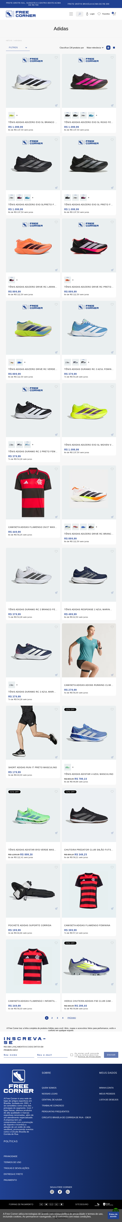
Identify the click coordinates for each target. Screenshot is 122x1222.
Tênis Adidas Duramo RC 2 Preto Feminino (35, 451)
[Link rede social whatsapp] (68, 1192)
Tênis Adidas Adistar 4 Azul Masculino (88, 774)
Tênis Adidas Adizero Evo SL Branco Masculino (38, 122)
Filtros (13, 47)
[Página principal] (21, 14)
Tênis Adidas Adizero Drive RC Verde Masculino (39, 369)
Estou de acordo (113, 1215)
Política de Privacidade (89, 1056)
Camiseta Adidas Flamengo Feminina (87, 925)
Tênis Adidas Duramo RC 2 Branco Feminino (36, 609)
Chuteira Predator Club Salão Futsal (89, 850)
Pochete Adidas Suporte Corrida (29, 925)
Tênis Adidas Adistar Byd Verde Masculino (35, 850)
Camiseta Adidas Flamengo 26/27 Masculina (35, 527)
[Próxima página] (71, 1018)
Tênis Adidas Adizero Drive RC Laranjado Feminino (40, 287)
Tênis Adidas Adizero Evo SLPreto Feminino (36, 204)
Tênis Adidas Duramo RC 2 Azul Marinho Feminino (39, 692)
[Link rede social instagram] (52, 1192)
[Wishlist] (104, 14)
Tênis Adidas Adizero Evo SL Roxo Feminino (91, 122)
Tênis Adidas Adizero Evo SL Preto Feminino (92, 204)
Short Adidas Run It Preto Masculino (32, 767)
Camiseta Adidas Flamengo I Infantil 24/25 (35, 1001)
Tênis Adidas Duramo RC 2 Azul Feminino (90, 369)
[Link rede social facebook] (60, 1192)
